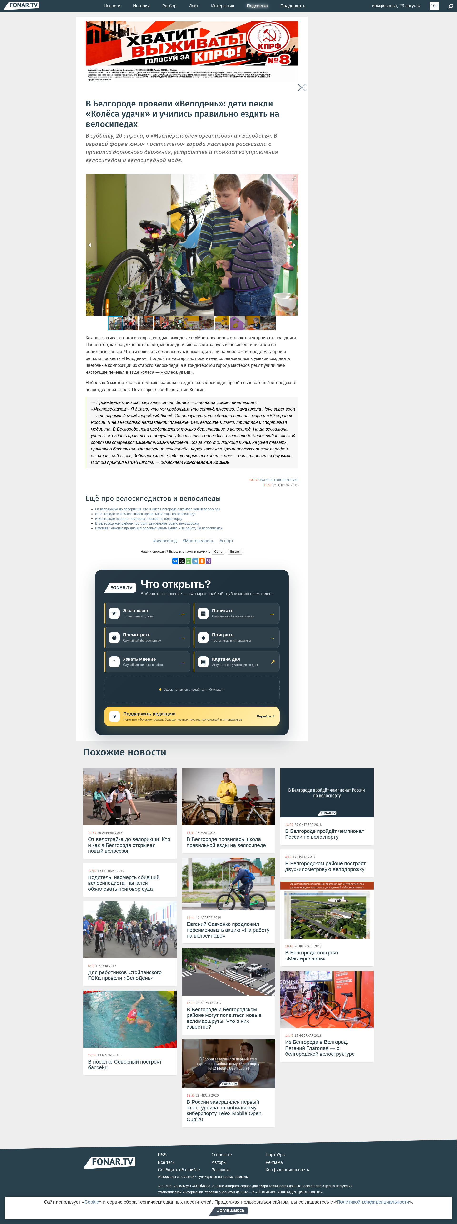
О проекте (222, 1155)
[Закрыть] (302, 88)
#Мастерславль (198, 541)
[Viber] (208, 561)
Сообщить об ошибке (179, 1170)
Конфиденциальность (287, 1170)
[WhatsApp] (188, 561)
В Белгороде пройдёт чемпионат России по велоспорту (138, 519)
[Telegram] (195, 561)
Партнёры (276, 1155)
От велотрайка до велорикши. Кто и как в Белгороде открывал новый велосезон (157, 509)
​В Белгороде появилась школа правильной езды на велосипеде (145, 514)
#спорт (226, 541)
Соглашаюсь (230, 1210)
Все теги (166, 1162)
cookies (201, 1186)
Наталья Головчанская (279, 480)
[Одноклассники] (202, 561)
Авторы (219, 1162)
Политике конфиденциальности (289, 1192)
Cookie (91, 1202)
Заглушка (221, 1170)
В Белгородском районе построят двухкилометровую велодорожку (147, 523)
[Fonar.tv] (21, 6)
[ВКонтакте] (175, 561)
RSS (162, 1155)
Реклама (274, 1162)
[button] (294, 178)
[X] (182, 561)
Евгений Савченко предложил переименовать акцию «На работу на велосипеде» (159, 528)
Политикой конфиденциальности (373, 1202)
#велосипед (165, 541)
